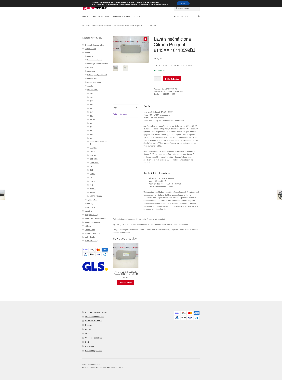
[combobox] (187, 8)
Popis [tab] (115, 107)
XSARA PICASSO (96, 196)
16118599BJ (164, 94)
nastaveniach (163, 4)
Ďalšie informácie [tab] (120, 114)
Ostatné (90, 67)
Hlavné (85, 16)
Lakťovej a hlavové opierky (97, 63)
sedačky (90, 86)
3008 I (92, 104)
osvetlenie (91, 71)
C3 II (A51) (94, 159)
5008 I (92, 134)
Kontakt (88, 329)
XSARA (92, 192)
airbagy (90, 56)
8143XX (172, 94)
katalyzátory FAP (91, 215)
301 (91, 108)
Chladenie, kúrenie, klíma (94, 45)
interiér (94, 25)
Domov (87, 25)
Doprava (137, 16)
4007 (91, 123)
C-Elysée (93, 148)
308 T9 (92, 119)
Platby (87, 342)
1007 (91, 93)
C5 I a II (92, 174)
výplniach (91, 207)
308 (91, 116)
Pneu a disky (90, 230)
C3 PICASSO (94, 162)
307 (91, 112)
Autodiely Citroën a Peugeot (96, 312)
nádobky (88, 226)
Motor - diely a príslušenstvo (96, 218)
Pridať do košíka (172, 79)
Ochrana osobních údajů (94, 316)
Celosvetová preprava (93, 320)
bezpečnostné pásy (94, 60)
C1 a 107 (93, 151)
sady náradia (90, 237)
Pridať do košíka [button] (126, 282)
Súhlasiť (183, 3)
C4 (91, 166)
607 (91, 138)
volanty (90, 203)
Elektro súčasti (90, 49)
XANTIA (93, 188)
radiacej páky (92, 78)
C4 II (91, 170)
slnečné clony (103, 25)
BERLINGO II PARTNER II (98, 143)
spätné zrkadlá (92, 200)
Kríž (91, 185)
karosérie (88, 211)
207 (91, 101)
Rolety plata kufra (94, 82)
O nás (87, 333)
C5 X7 (111, 25)
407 (91, 130)
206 (91, 97)
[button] (145, 39)
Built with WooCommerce (113, 367)
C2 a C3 (93, 155)
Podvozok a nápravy (92, 233)
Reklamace (89, 346)
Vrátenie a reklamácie (121, 16)
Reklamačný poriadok (93, 350)
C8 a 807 (93, 181)
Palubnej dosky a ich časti (97, 75)
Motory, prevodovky (92, 222)
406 (91, 127)
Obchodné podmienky (100, 16)
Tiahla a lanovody (91, 241)
